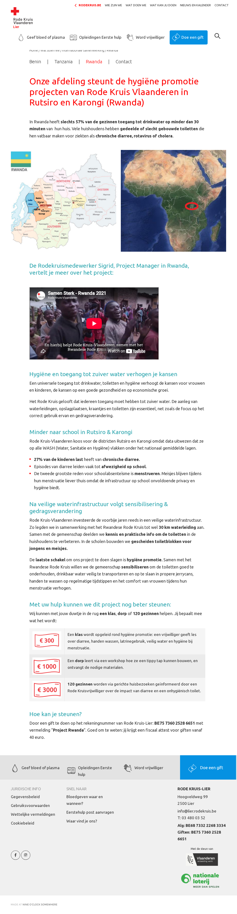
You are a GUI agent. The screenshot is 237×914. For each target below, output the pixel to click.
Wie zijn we (113, 5)
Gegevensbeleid (25, 796)
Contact (222, 5)
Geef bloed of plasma (46, 37)
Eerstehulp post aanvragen (90, 812)
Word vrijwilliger (150, 37)
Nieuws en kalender (195, 5)
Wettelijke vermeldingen (33, 814)
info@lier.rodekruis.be (197, 811)
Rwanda (94, 61)
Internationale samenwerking (83, 50)
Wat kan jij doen (163, 5)
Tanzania (63, 61)
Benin (35, 61)
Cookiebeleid (22, 823)
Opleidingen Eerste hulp (100, 37)
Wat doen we (136, 5)
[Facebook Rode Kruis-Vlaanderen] (15, 858)
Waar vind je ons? (81, 821)
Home (33, 50)
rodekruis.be (90, 5)
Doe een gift (192, 37)
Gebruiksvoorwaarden (30, 805)
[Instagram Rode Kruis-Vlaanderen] (25, 858)
